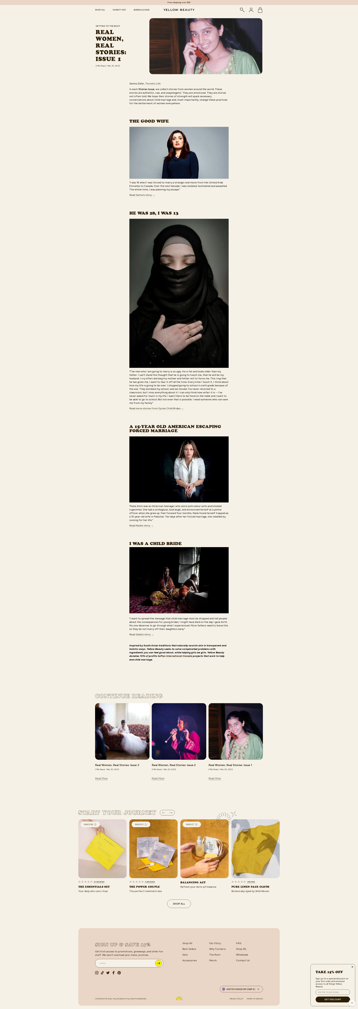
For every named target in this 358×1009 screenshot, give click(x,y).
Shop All (179, 903)
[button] (163, 812)
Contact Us (243, 960)
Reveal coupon (158, 963)
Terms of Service (255, 999)
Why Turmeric (217, 948)
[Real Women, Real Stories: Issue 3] (122, 731)
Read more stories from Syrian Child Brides (156, 408)
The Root (214, 954)
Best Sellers (189, 948)
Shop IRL (241, 948)
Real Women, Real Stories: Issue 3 (117, 765)
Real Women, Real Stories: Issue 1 (230, 765)
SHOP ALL (100, 10)
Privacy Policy (236, 999)
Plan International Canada (176, 656)
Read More (101, 778)
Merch (213, 960)
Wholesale (242, 954)
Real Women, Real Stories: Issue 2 (174, 765)
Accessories (189, 960)
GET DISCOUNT (332, 999)
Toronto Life (153, 83)
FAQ (238, 943)
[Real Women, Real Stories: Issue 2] (179, 731)
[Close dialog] (352, 967)
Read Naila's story (141, 525)
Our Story (215, 943)
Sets (185, 954)
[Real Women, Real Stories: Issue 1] (236, 731)
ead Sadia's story (142, 634)
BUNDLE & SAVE (142, 10)
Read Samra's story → (142, 195)
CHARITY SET (119, 10)
